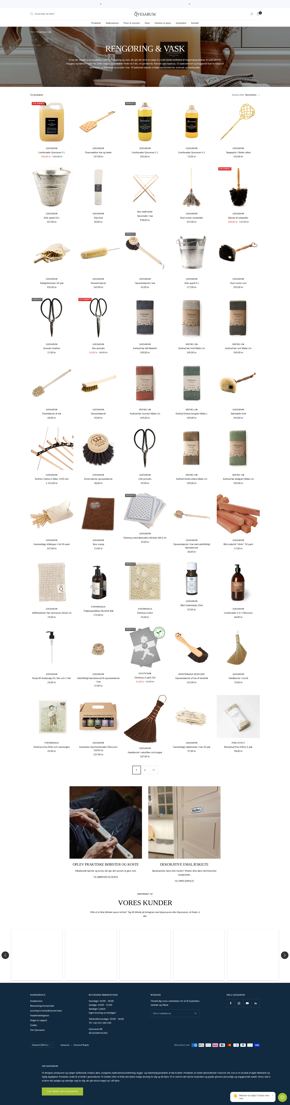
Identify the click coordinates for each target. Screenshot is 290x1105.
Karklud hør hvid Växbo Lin (191, 348)
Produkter (96, 23)
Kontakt (195, 23)
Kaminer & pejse (163, 23)
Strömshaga (98, 607)
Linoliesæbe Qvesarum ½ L (191, 152)
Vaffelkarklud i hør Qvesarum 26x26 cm (51, 612)
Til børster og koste (105, 877)
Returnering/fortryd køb (42, 1005)
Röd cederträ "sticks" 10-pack (238, 544)
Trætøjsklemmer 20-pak (52, 283)
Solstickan (145, 673)
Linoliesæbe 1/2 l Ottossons (238, 612)
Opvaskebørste (98, 413)
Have (147, 23)
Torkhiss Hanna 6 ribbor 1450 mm (52, 478)
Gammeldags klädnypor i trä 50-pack (52, 544)
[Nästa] (153, 770)
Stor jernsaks (98, 348)
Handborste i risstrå (238, 678)
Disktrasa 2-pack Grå (145, 677)
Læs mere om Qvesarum (62, 1091)
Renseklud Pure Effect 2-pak (238, 747)
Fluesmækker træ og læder (98, 152)
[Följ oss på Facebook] (231, 1003)
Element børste (98, 283)
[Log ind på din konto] (251, 14)
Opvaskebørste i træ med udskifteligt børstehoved (191, 546)
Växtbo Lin (192, 344)
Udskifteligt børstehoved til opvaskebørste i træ (98, 680)
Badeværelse (112, 23)
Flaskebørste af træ (51, 413)
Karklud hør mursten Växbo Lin (145, 413)
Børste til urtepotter (238, 217)
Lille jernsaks (145, 478)
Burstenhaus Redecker (192, 674)
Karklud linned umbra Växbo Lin (191, 478)
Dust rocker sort (238, 283)
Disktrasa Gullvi (145, 612)
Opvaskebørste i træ (145, 283)
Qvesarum (51, 148)
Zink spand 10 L (52, 217)
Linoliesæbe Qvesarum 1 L (145, 152)
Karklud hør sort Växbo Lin (238, 348)
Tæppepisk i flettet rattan (238, 152)
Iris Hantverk (145, 212)
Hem (32, 32)
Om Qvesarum (37, 1030)
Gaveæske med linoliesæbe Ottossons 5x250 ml (98, 749)
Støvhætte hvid (238, 413)
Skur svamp (98, 544)
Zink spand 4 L (191, 283)
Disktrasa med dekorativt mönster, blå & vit (145, 537)
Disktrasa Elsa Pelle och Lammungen (52, 747)
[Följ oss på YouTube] (247, 1003)
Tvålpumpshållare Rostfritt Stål (98, 610)
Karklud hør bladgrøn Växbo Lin (238, 478)
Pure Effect (238, 743)
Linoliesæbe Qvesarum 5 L (51, 152)
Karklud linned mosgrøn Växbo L (192, 413)
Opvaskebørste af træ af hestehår (191, 678)
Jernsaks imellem (51, 348)
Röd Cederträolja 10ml (191, 605)
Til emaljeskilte (184, 881)
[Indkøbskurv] (258, 14)
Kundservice (36, 1001)
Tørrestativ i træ (145, 216)
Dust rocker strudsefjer (191, 217)
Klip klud (98, 217)
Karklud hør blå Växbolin (145, 348)
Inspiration (181, 23)
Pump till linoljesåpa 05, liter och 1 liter (51, 678)
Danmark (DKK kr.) (40, 1045)
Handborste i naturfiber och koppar (145, 752)
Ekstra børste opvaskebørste (98, 478)
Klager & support (38, 1020)
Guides (33, 1025)
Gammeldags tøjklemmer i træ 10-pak (191, 747)
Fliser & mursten (132, 23)
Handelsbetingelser (39, 1015)
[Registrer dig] (195, 1013)
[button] (36, 954)
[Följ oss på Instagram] (239, 1003)
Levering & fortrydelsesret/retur (46, 1010)
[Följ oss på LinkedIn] (255, 1003)
